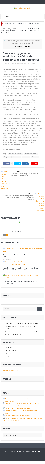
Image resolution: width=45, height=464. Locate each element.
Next (29, 193)
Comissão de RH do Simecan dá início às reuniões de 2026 (22, 256)
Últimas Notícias (10, 354)
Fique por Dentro (10, 65)
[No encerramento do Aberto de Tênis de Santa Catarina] (22, 412)
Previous (17, 171)
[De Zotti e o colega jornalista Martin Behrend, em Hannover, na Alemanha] (22, 405)
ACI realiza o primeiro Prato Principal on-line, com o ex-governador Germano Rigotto (18, 197)
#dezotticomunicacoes (15, 154)
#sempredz (26, 157)
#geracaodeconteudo (31, 154)
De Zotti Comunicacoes (16, 63)
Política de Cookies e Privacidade (28, 451)
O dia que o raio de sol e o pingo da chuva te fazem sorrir (22, 323)
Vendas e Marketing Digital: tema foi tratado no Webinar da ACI (25, 175)
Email (40, 65)
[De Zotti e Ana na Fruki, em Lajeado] (16, 415)
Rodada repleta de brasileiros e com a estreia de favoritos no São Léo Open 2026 (20, 269)
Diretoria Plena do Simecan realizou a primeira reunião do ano (20, 282)
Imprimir (33, 65)
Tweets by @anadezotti (11, 371)
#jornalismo (16, 157)
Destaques (8, 348)
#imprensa (7, 157)
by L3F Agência (10, 451)
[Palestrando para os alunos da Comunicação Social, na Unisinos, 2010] (22, 400)
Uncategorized (9, 357)
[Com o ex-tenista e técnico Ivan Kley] (16, 408)
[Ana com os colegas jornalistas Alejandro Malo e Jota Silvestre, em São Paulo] (22, 419)
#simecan (34, 157)
